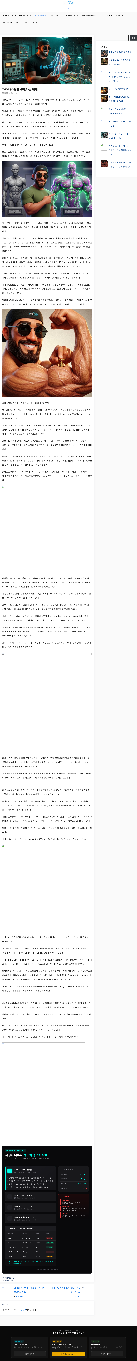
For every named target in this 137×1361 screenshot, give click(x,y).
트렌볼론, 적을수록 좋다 (119, 88)
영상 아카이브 (8, 23)
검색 (133, 38)
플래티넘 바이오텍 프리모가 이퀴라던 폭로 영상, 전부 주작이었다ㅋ (120, 76)
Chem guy (19, 1296)
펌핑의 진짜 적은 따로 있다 (120, 52)
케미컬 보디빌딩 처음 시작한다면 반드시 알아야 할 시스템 (120, 150)
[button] (3, 29)
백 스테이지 (120, 15)
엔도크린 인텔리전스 (72, 15)
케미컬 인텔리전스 (25, 15)
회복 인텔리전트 (56, 15)
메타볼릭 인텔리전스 (89, 15)
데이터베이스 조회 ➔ (107, 1354)
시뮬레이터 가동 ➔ (29, 1354)
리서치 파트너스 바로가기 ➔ (68, 1354)
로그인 (35, 23)
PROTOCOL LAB (21, 23)
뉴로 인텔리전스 (104, 15)
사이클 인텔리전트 (41, 15)
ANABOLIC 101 (8, 15)
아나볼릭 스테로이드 (10, 1280)
